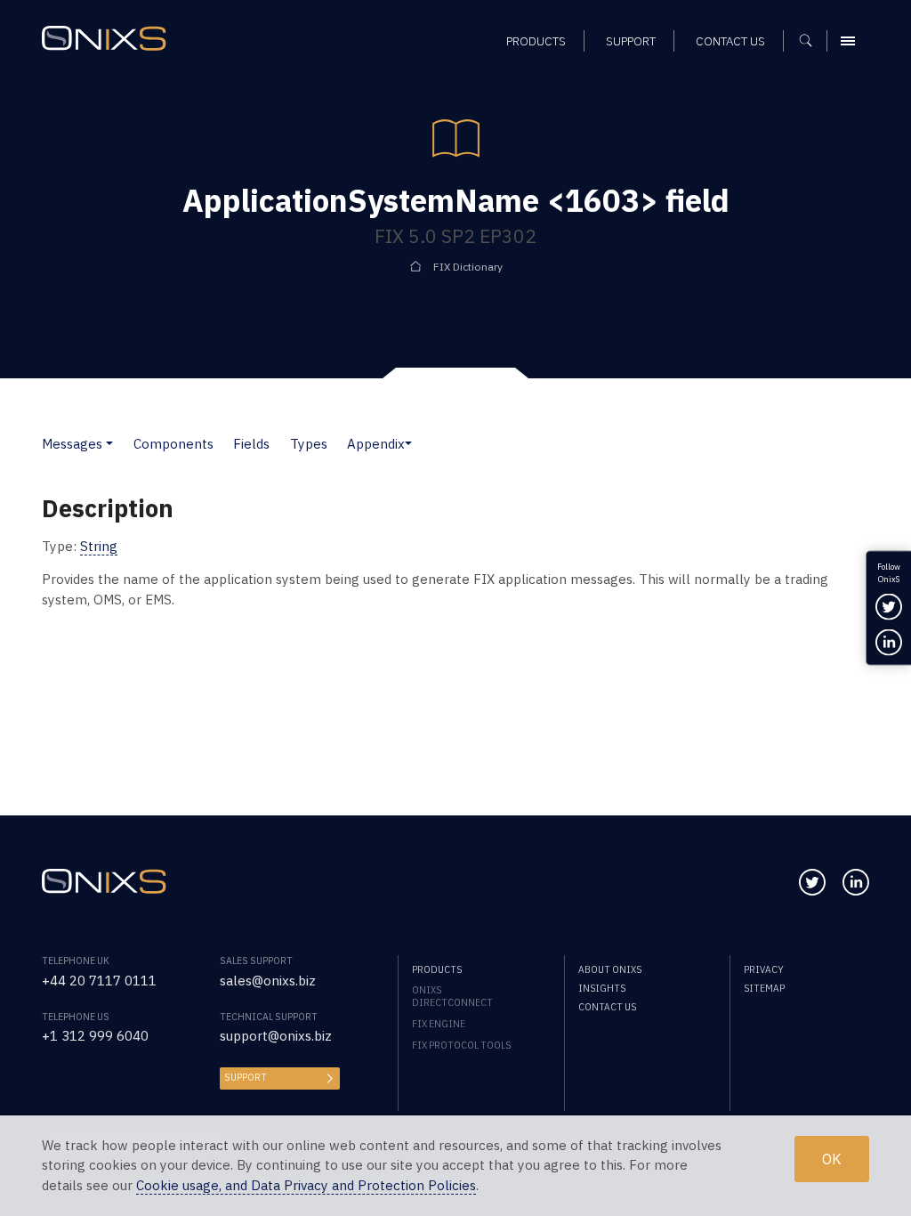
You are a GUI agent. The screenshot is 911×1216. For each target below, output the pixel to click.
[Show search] (811, 41)
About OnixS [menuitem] (609, 969)
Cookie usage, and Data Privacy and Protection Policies (306, 1185)
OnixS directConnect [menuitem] (452, 996)
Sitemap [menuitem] (764, 988)
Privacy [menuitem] (764, 969)
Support (245, 1077)
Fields (251, 443)
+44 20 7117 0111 (99, 980)
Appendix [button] (376, 443)
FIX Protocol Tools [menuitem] (461, 1045)
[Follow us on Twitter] (812, 882)
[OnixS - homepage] (104, 38)
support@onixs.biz (276, 1035)
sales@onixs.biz (268, 980)
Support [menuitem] (631, 41)
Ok (832, 1159)
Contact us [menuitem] (730, 41)
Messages (72, 443)
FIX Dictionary (468, 266)
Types (308, 443)
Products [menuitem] (536, 41)
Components (173, 443)
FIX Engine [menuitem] (438, 1023)
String (98, 546)
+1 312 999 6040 (95, 1035)
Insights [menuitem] (601, 988)
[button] (109, 443)
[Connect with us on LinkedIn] (855, 882)
